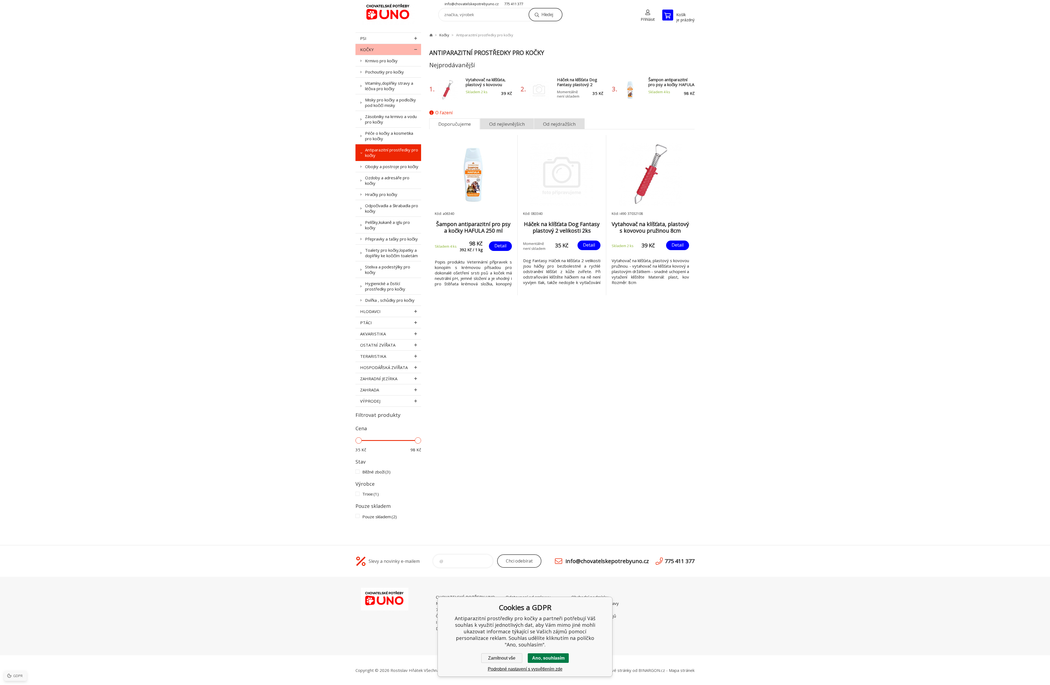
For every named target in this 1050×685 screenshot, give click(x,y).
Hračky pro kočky (381, 194)
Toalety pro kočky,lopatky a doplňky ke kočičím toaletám (391, 252)
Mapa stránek (682, 670)
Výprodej (370, 401)
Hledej (547, 14)
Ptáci (366, 322)
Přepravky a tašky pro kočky (391, 239)
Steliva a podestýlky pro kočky (387, 269)
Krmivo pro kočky (381, 60)
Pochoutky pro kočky (384, 72)
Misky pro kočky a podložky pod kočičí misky (390, 102)
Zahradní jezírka (378, 378)
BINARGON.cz (651, 670)
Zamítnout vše (501, 658)
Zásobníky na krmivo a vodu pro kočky (391, 119)
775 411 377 (513, 3)
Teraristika (373, 356)
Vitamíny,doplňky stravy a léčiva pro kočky (389, 85)
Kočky (367, 49)
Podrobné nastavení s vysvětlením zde (525, 669)
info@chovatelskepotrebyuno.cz (472, 3)
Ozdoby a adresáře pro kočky (387, 180)
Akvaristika (373, 333)
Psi (363, 38)
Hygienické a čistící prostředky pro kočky (385, 286)
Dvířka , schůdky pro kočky (390, 300)
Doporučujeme (454, 124)
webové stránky (616, 670)
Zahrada (369, 390)
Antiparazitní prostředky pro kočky (391, 152)
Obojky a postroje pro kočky (391, 166)
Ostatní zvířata (377, 345)
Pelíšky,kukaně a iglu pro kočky (387, 224)
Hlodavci (370, 311)
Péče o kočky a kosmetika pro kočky (389, 135)
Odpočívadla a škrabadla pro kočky (391, 208)
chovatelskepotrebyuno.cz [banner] (388, 12)
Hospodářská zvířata (384, 367)
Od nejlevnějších (507, 124)
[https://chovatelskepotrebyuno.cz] (431, 35)
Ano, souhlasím (548, 658)
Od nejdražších (559, 124)
